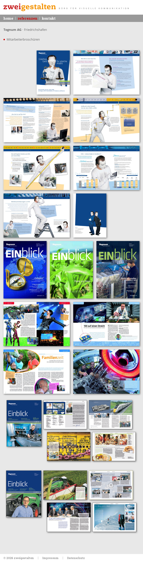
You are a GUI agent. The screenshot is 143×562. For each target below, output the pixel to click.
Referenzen (27, 18)
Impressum (50, 558)
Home (8, 18)
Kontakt (48, 18)
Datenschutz (76, 558)
